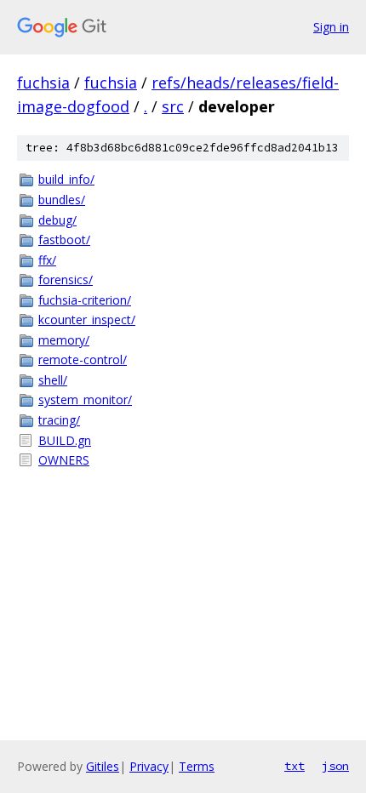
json (335, 765)
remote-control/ (82, 359)
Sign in (331, 27)
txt (294, 765)
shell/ (52, 380)
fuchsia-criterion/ (84, 300)
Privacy (149, 766)
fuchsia (43, 82)
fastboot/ (64, 239)
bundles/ (61, 199)
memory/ (63, 340)
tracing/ (59, 420)
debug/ (57, 220)
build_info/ (66, 179)
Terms (196, 766)
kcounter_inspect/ (86, 319)
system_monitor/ (85, 399)
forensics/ (65, 279)
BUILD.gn (64, 440)
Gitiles (102, 766)
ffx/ (47, 260)
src (173, 106)
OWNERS (63, 460)
